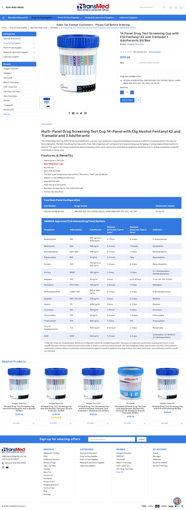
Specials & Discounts (18, 17)
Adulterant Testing (51, 453)
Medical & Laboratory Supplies (99, 17)
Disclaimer (48, 478)
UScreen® (8, 78)
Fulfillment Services (52, 459)
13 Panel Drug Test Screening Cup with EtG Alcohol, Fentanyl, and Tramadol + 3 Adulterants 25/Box (93, 408)
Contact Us (48, 475)
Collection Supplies (128, 17)
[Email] (73, 113)
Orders (155, 453)
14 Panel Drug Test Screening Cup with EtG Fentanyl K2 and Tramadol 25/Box (19, 408)
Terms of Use (49, 488)
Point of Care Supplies (68, 17)
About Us (47, 472)
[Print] (77, 113)
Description (47, 124)
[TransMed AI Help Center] (177, 501)
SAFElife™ (8, 73)
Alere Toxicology (10, 96)
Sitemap (47, 494)
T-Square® (8, 105)
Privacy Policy (49, 482)
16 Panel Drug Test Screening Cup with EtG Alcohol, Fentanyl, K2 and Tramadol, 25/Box (56, 408)
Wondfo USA (9, 110)
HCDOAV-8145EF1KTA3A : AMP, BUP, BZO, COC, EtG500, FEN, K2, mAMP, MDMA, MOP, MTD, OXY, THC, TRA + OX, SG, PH (152, 81)
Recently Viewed (160, 463)
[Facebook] (69, 113)
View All (7, 114)
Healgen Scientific (11, 69)
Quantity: (124, 87)
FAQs (46, 456)
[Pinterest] (85, 113)
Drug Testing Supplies (42, 17)
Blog (45, 491)
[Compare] (175, 7)
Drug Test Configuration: (131, 76)
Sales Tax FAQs (50, 466)
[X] (81, 113)
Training (47, 469)
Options (16, 423)
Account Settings (160, 466)
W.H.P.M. (7, 101)
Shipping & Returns (51, 485)
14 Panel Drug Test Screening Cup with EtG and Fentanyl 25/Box (167, 407)
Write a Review (155, 52)
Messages (157, 456)
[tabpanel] (19, 396)
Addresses (157, 459)
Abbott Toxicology (11, 82)
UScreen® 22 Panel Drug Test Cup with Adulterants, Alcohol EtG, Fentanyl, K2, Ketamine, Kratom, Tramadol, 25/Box (130, 409)
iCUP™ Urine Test (10, 87)
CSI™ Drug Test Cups (12, 92)
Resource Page (50, 463)
